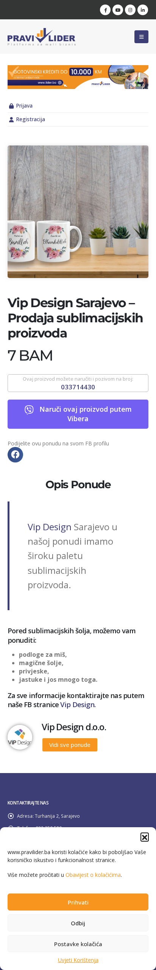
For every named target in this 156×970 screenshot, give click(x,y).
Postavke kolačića (78, 944)
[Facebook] (105, 10)
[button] (144, 836)
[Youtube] (117, 10)
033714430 (78, 387)
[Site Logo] (42, 36)
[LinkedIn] (142, 10)
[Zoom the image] (78, 69)
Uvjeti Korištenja (78, 960)
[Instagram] (130, 10)
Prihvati (78, 902)
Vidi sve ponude (69, 744)
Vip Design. (77, 704)
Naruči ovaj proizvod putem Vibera (85, 414)
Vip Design (50, 526)
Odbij (78, 923)
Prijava (24, 105)
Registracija (30, 119)
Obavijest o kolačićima (93, 874)
